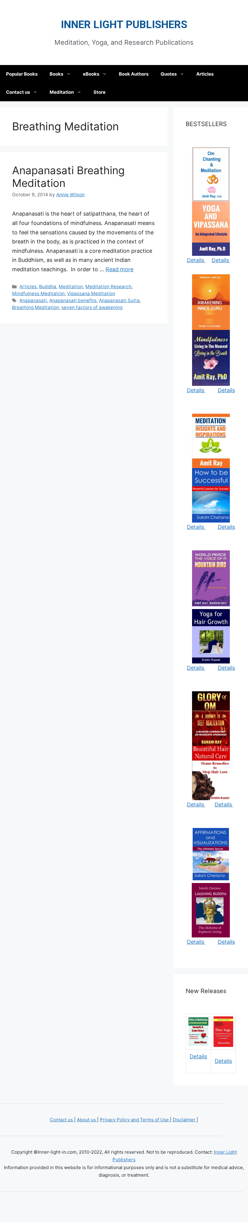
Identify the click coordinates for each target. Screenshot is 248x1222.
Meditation (62, 92)
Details (196, 260)
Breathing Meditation (35, 307)
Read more (119, 269)
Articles (205, 74)
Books (56, 74)
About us (87, 1120)
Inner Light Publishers (124, 24)
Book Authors (133, 74)
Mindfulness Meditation (38, 293)
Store (99, 92)
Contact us (18, 92)
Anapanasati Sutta (119, 300)
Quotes (169, 74)
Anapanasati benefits (72, 300)
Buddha (47, 286)
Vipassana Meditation (91, 293)
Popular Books (22, 74)
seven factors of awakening (91, 307)
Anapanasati (33, 300)
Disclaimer (185, 1120)
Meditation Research (108, 286)
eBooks (91, 74)
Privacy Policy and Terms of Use (135, 1120)
